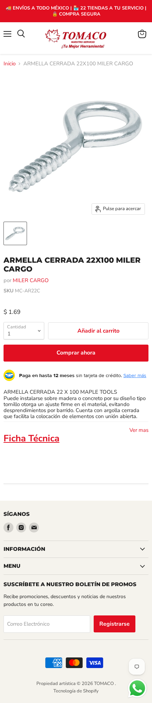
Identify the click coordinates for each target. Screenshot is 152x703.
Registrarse (114, 624)
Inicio (10, 64)
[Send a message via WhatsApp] (137, 688)
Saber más (134, 375)
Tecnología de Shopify (76, 691)
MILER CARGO (31, 280)
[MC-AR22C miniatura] (15, 233)
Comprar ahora (76, 353)
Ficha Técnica (31, 438)
